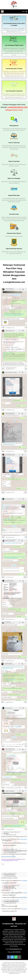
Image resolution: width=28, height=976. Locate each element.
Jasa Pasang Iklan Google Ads (14, 91)
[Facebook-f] (8, 957)
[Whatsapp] (15, 957)
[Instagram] (19, 957)
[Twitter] (12, 957)
